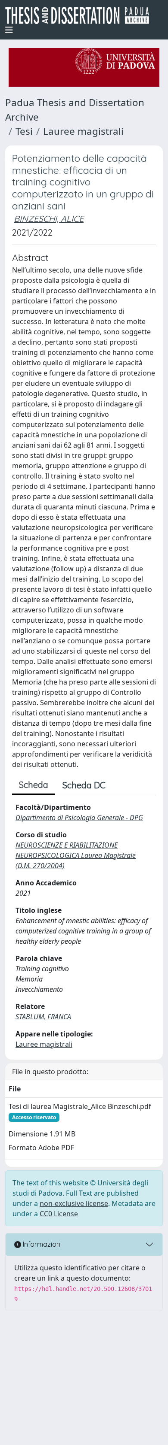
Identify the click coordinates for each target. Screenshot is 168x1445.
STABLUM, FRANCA (43, 1016)
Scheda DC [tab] (84, 785)
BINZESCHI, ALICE (49, 218)
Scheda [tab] (33, 784)
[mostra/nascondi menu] (9, 30)
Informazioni (41, 1244)
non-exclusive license (74, 1203)
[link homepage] (80, 15)
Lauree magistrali (83, 131)
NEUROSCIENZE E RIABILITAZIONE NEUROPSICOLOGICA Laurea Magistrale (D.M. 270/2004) (76, 855)
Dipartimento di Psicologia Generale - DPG (79, 817)
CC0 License (59, 1213)
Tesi (24, 131)
